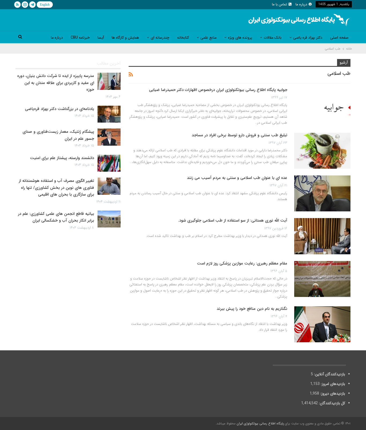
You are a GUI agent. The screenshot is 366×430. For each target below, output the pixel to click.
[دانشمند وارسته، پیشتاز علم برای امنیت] (109, 163)
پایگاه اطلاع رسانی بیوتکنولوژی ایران (260, 423)
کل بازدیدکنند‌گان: (331, 403)
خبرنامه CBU (80, 38)
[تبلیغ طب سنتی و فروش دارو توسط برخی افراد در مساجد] (322, 151)
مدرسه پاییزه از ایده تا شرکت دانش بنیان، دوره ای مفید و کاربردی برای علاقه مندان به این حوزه (55, 83)
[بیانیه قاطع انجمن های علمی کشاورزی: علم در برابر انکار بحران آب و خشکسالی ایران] (109, 219)
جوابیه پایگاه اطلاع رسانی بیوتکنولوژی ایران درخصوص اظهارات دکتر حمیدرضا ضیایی (218, 90)
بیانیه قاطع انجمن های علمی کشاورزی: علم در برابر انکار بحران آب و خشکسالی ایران (56, 217)
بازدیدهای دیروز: (332, 393)
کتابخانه (183, 38)
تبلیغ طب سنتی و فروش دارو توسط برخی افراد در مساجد (239, 135)
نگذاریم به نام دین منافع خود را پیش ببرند (252, 309)
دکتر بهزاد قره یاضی (307, 38)
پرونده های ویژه (240, 38)
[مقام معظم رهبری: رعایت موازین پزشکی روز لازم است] (322, 279)
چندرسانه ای (160, 38)
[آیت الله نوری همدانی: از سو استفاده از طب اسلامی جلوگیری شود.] (322, 236)
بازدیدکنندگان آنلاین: (329, 374)
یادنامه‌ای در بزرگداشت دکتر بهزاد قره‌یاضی (59, 109)
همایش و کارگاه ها (125, 38)
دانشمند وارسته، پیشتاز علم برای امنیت (62, 158)
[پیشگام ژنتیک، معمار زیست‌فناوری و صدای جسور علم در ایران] (109, 137)
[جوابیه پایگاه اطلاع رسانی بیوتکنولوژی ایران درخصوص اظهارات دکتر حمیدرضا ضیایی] (322, 105)
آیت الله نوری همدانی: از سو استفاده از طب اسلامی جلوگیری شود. (232, 220)
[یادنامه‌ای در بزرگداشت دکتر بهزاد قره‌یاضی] (109, 114)
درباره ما (301, 4)
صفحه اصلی (339, 38)
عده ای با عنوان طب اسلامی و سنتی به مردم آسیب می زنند (237, 178)
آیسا (101, 38)
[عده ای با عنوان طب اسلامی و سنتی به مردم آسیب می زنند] (322, 193)
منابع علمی (208, 38)
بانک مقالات (273, 38)
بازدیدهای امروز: (332, 384)
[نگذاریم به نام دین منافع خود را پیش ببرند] (322, 324)
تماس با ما (279, 4)
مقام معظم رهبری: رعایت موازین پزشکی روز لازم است (242, 263)
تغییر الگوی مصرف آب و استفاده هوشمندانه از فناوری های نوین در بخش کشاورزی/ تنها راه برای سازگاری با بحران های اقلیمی (56, 188)
